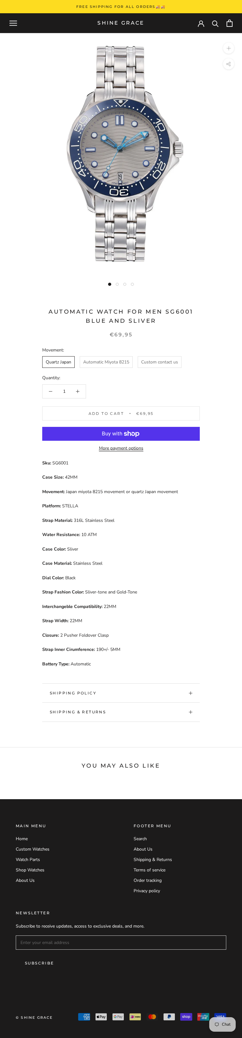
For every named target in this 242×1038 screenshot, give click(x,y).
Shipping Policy (73, 693)
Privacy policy (147, 891)
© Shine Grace (34, 1017)
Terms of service (149, 870)
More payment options (121, 448)
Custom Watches (32, 849)
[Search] (215, 23)
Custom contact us (159, 362)
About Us (25, 880)
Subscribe (39, 963)
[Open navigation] (13, 23)
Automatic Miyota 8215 (106, 362)
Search (140, 839)
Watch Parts (28, 860)
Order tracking (148, 880)
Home (22, 839)
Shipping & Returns (78, 712)
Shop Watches (30, 870)
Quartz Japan (58, 362)
